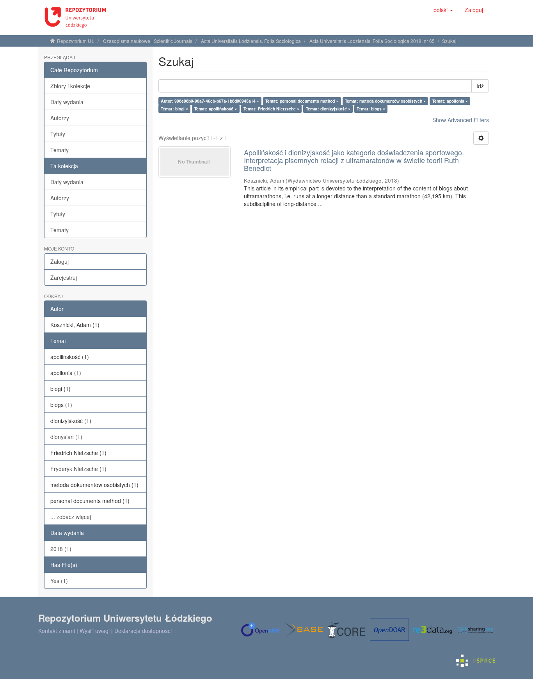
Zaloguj (59, 261)
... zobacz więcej (70, 517)
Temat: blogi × (174, 109)
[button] (443, 10)
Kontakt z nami (56, 631)
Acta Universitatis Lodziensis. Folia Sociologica (251, 40)
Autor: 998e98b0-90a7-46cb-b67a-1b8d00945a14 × (210, 101)
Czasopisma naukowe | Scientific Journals (147, 40)
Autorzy (59, 118)
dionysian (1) (66, 437)
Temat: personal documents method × (301, 101)
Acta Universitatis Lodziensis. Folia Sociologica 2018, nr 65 (372, 40)
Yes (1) (59, 581)
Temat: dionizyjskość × (328, 109)
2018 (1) (60, 549)
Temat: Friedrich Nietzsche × (271, 109)
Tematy (59, 150)
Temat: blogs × (371, 109)
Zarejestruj (63, 277)
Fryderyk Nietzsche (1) (78, 469)
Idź (480, 86)
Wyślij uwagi (95, 631)
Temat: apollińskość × (215, 109)
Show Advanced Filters (460, 120)
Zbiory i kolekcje (70, 86)
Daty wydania (67, 102)
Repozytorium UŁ (75, 40)
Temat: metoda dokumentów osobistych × (385, 101)
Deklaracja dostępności (143, 631)
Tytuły (57, 134)
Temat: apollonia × (450, 101)
